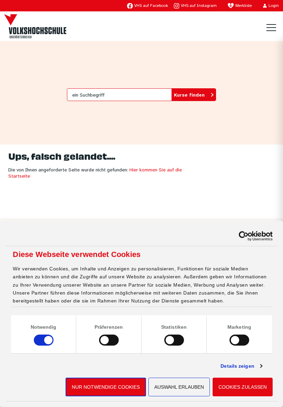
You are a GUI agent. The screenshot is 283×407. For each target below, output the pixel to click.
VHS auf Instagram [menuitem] (199, 5)
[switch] (109, 340)
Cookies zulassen (242, 387)
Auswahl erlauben (179, 387)
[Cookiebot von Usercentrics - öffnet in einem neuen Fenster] (242, 236)
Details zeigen (237, 366)
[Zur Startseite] (35, 26)
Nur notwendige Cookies (106, 387)
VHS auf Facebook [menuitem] (151, 5)
